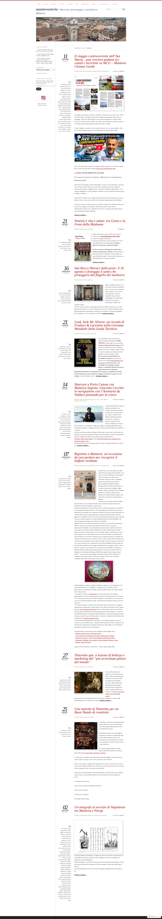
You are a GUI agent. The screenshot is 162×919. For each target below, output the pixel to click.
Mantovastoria (42, 73)
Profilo (60, 429)
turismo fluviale (63, 121)
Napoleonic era (63, 871)
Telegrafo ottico (67, 890)
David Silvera (63, 346)
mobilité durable (66, 103)
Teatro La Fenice (66, 486)
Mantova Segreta (66, 421)
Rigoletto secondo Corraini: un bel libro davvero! (88, 633)
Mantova (68, 98)
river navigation (67, 113)
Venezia (68, 123)
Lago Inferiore (67, 419)
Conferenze (92, 465)
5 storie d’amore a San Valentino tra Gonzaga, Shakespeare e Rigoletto (94, 636)
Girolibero (64, 94)
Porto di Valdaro (66, 427)
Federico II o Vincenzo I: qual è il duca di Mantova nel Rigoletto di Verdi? (95, 638)
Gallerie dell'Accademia (64, 682)
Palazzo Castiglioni (66, 484)
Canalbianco (63, 90)
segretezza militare (66, 879)
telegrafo (61, 890)
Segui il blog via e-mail (44, 78)
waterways (68, 131)
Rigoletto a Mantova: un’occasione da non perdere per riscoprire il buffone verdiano (98, 457)
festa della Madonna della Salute (110, 236)
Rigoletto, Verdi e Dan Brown (83, 642)
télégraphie (63, 888)
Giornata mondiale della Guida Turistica (109, 345)
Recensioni (114, 4)
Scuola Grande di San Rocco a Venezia (95, 753)
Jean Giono (67, 244)
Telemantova (63, 433)
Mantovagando (97, 71)
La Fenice (64, 480)
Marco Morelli (61, 101)
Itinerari (69, 4)
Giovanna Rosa (62, 478)
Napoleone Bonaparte (65, 869)
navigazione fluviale (66, 107)
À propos (61, 4)
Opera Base (93, 594)
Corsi (76, 4)
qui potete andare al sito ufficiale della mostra (114, 694)
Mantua (68, 100)
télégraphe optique (66, 886)
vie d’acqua (67, 127)
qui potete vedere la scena (91, 618)
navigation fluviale (62, 105)
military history (64, 861)
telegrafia (68, 888)
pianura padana (62, 109)
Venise (65, 125)
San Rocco (67, 296)
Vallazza (68, 433)
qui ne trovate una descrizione (88, 609)
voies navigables (62, 129)
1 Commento (121, 229)
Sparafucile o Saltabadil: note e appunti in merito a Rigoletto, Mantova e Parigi (96, 640)
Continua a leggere (80, 215)
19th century (64, 828)
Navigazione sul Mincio (65, 423)
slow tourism (67, 115)
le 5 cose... (97, 399)
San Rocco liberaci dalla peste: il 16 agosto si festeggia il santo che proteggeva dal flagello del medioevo (99, 271)
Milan (66, 859)
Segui (38, 89)
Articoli (91, 71)
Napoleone (68, 867)
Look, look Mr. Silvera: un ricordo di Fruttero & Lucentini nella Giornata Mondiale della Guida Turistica (99, 325)
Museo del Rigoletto (62, 482)
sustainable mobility (66, 117)
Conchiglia (63, 293)
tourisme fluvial (63, 119)
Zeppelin (69, 437)
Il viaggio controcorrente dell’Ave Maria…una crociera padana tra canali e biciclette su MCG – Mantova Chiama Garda (100, 61)
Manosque (60, 246)
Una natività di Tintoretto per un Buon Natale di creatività (96, 710)
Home (38, 4)
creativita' (63, 730)
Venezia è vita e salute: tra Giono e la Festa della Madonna (99, 222)
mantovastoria (47, 9)
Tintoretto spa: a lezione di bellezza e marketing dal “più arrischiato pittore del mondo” (100, 658)
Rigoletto (60, 486)
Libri (95, 333)
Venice (61, 125)
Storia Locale (105, 71)
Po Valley (65, 111)
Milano (69, 859)
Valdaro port (63, 123)
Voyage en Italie (67, 250)
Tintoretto (64, 689)
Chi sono (45, 4)
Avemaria (64, 414)
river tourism (61, 115)
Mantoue (64, 98)
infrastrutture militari (64, 853)
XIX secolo (65, 898)
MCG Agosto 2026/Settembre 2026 (105, 168)
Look (65, 356)
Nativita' (65, 732)
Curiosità (91, 399)
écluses (66, 86)
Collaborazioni (104, 4)
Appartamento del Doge (65, 680)
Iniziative (94, 4)
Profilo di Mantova (66, 429)
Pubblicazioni (85, 4)
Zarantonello (67, 435)
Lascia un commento (119, 71)
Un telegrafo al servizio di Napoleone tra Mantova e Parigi (99, 808)
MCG (65, 101)
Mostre (91, 667)
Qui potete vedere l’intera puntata (83, 439)
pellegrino (63, 296)
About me (53, 4)
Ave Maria (63, 84)
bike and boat (67, 88)
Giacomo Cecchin (66, 348)
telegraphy (60, 892)
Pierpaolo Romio (64, 425)
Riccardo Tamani (66, 431)
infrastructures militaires (65, 851)
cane (59, 293)
